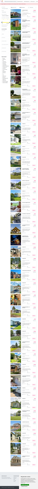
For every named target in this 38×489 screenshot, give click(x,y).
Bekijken (34, 16)
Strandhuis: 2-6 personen (26, 213)
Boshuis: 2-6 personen (25, 180)
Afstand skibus (4, 51)
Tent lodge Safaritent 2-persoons (26, 225)
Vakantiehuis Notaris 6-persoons (26, 456)
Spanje (14, 481)
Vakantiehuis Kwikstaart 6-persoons (26, 376)
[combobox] (6, 32)
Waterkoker (4, 80)
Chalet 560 (24, 433)
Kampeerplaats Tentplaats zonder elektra (26, 89)
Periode (3, 10)
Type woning (3, 30)
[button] (15, 17)
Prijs (2, 21)
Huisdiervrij (4, 59)
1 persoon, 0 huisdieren (5, 15)
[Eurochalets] (1, 1)
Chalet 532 (24, 77)
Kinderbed (4, 72)
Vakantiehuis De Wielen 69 (26, 270)
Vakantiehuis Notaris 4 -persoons (26, 342)
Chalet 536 (24, 258)
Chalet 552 (24, 100)
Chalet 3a (23, 123)
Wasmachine (4, 62)
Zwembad (4, 68)
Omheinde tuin (5, 67)
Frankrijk (15, 480)
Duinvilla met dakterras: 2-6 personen (26, 411)
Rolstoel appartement (25, 65)
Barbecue (4, 77)
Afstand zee (3, 37)
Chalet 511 (23, 398)
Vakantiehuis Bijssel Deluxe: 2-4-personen (25, 169)
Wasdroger (4, 63)
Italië (14, 479)
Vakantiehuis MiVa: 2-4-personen (26, 307)
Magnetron (4, 79)
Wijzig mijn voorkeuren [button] (24, 486)
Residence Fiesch (25, 10)
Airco (3, 74)
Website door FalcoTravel (10, 487)
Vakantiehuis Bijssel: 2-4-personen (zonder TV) (26, 43)
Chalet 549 (24, 331)
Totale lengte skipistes (5, 44)
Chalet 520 (24, 364)
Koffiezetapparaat (5, 78)
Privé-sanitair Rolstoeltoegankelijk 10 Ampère (26, 55)
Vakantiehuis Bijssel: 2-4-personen (26, 113)
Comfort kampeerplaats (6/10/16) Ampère (26, 32)
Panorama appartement (26, 202)
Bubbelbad (4, 71)
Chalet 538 (24, 443)
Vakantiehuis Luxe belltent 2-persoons (25, 236)
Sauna (3, 70)
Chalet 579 (24, 282)
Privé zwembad (5, 69)
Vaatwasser (4, 61)
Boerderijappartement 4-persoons (26, 295)
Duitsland (15, 478)
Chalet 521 (24, 353)
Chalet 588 (24, 157)
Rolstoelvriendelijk (5, 81)
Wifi (3, 60)
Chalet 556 (24, 135)
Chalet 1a (23, 146)
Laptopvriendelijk (5, 82)
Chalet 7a (23, 191)
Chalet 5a (23, 387)
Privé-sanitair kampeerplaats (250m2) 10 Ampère (26, 21)
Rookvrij (4, 58)
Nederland (15, 477)
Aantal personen (4, 14)
